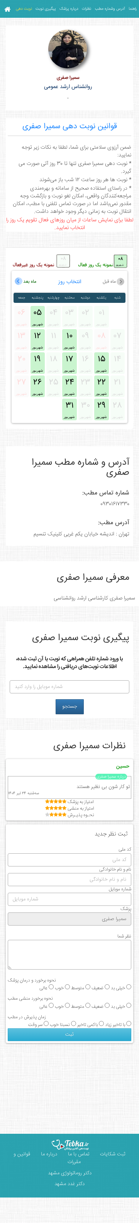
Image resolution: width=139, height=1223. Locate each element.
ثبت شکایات (111, 1154)
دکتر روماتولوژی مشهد (70, 1173)
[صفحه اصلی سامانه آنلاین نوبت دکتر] (7, 9)
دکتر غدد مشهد (69, 1184)
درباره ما (48, 1154)
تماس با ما (77, 1154)
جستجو (69, 706)
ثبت (69, 1034)
